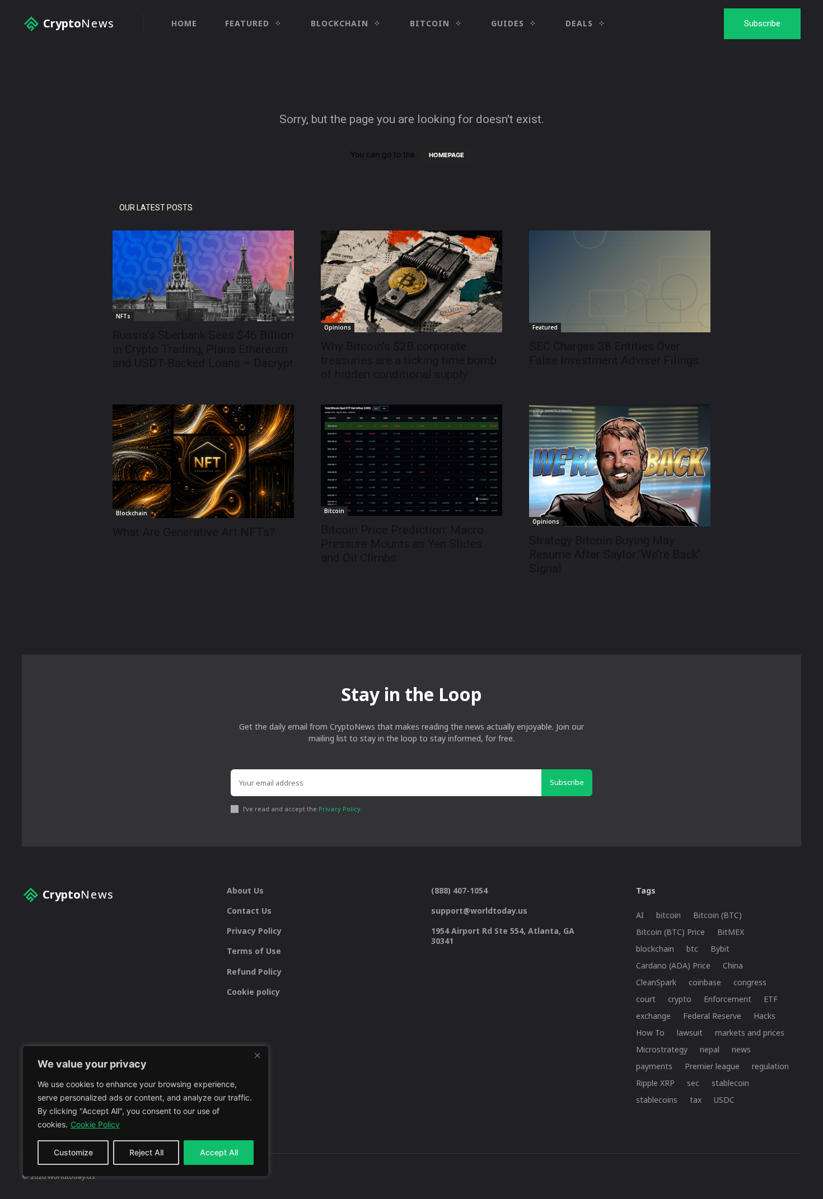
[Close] (257, 1055)
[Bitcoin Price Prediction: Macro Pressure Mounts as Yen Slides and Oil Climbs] (411, 460)
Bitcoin (334, 511)
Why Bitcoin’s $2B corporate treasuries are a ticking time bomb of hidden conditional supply (409, 360)
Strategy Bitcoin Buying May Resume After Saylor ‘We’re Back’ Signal (614, 554)
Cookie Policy (95, 1124)
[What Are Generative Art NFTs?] (203, 461)
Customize (73, 1152)
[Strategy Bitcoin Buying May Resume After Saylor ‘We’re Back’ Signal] (619, 465)
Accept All (219, 1152)
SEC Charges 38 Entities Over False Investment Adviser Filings (614, 353)
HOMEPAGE (446, 155)
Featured (545, 327)
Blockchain (131, 513)
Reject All (146, 1152)
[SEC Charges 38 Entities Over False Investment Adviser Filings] (619, 281)
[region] (145, 1111)
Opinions (337, 327)
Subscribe (567, 782)
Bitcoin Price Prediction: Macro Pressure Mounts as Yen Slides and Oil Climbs (402, 544)
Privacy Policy (340, 809)
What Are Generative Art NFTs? (194, 532)
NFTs (123, 316)
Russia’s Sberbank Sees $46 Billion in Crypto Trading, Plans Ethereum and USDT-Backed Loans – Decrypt (203, 349)
